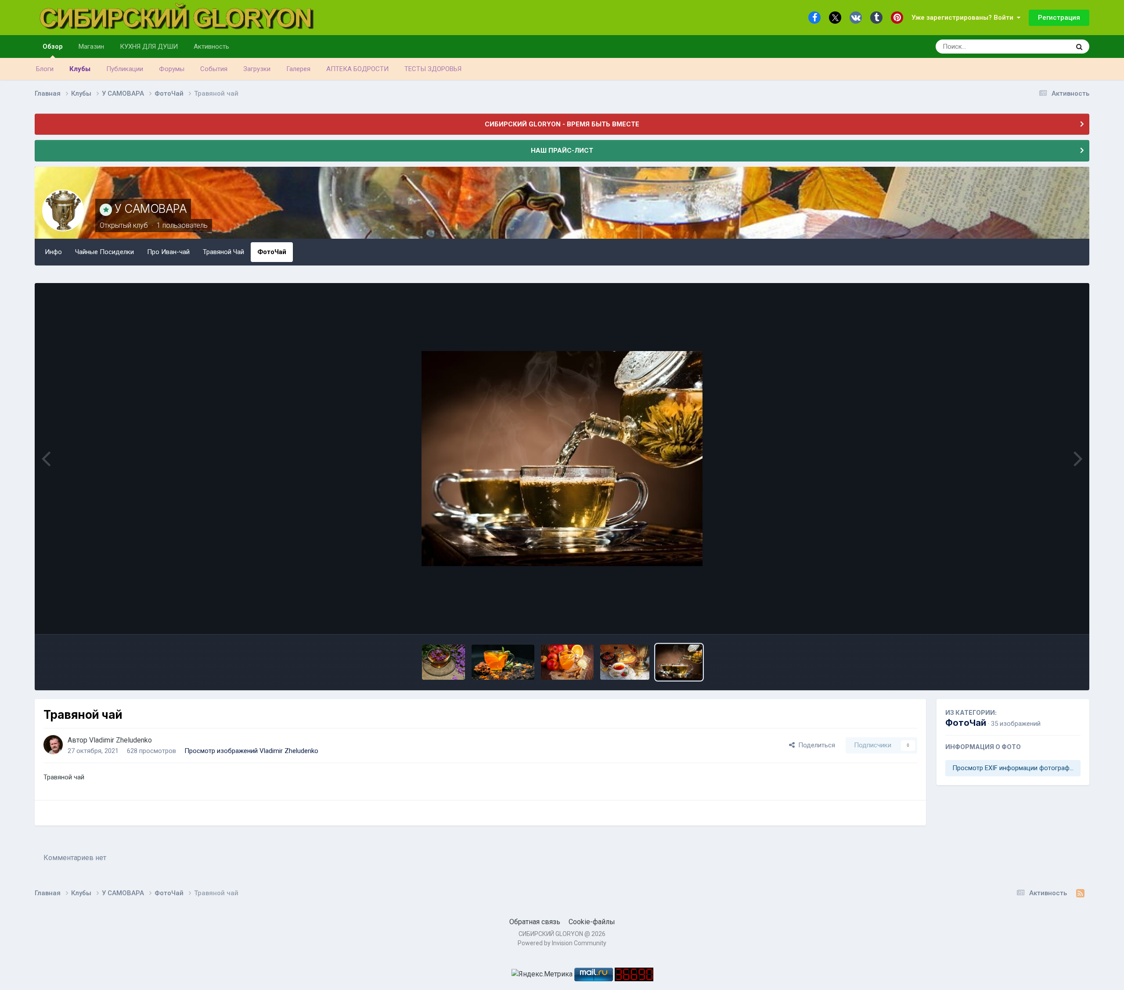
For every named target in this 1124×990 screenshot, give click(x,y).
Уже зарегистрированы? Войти (964, 18)
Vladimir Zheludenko (120, 740)
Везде (1049, 46)
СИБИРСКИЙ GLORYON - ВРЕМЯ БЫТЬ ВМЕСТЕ (562, 124)
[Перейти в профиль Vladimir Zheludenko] (53, 744)
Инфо (53, 252)
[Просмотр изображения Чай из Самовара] (624, 662)
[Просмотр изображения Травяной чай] (679, 662)
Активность (211, 46)
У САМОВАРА (151, 208)
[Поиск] (1079, 46)
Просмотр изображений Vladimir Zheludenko (251, 751)
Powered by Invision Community (562, 943)
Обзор (53, 46)
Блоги (45, 69)
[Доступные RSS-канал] (1080, 893)
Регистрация (1059, 18)
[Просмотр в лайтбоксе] (562, 458)
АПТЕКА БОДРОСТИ (357, 69)
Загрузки (256, 69)
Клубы (79, 69)
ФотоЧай (271, 252)
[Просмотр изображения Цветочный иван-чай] (443, 662)
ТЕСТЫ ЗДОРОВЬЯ (432, 69)
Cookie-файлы (592, 922)
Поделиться (815, 745)
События (213, 69)
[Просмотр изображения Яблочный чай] (567, 662)
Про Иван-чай (168, 252)
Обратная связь (534, 922)
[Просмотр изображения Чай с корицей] (503, 662)
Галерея (298, 69)
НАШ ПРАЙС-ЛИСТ (562, 150)
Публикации (124, 69)
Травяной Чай (223, 252)
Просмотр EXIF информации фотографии (1014, 768)
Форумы (171, 69)
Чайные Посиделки (104, 252)
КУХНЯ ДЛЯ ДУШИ (149, 46)
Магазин (91, 46)
